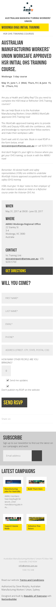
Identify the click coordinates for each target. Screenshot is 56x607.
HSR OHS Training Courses (18, 33)
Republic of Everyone (35, 595)
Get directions (16, 270)
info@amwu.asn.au (28, 565)
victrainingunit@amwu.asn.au (18, 145)
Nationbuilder (9, 599)
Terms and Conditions (32, 580)
